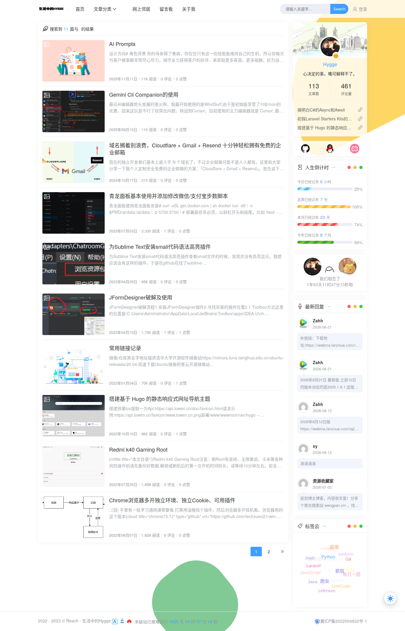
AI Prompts (122, 43)
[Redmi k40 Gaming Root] (73, 466)
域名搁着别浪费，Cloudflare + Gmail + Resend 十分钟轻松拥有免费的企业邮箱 (195, 148)
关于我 (188, 9)
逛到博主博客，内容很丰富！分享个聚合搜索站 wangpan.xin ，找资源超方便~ (329, 502)
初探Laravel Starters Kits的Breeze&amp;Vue (325, 119)
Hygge (330, 64)
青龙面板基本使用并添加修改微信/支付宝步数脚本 (168, 195)
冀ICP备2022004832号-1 (343, 621)
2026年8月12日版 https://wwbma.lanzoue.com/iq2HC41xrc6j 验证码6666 (328, 425)
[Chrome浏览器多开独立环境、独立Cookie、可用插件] (73, 517)
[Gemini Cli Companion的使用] (73, 111)
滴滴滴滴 (308, 463)
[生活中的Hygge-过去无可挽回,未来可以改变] (53, 9)
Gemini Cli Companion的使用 (143, 94)
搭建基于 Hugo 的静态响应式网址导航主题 (159, 398)
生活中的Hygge (96, 621)
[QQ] (330, 148)
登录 (363, 9)
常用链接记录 (125, 347)
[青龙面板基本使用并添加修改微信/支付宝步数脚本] (73, 213)
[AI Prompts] (73, 61)
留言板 (166, 9)
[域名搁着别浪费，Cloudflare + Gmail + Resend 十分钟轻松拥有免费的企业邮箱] (73, 162)
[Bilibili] (354, 148)
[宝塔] (123, 621)
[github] (305, 148)
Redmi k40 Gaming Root (138, 449)
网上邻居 (141, 9)
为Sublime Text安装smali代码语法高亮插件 (160, 246)
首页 (80, 9)
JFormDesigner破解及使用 (140, 297)
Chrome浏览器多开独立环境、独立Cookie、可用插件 (172, 499)
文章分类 (102, 9)
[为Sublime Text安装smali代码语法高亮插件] (73, 263)
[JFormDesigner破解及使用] (73, 314)
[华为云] (129, 621)
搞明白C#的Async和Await (321, 110)
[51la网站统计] (114, 621)
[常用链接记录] (73, 365)
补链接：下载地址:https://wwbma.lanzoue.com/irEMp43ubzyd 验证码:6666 (329, 342)
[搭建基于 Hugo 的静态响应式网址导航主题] (73, 415)
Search (339, 9)
